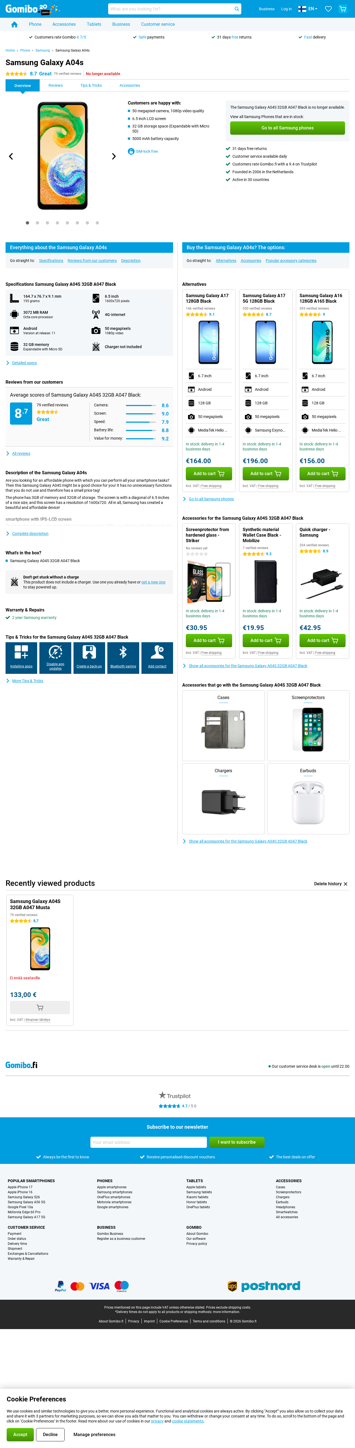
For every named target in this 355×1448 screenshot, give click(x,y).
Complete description (30, 533)
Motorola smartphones (114, 1202)
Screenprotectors (288, 1192)
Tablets (94, 24)
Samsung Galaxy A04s (72, 50)
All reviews (21, 453)
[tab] (27, 223)
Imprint (149, 1321)
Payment (14, 1234)
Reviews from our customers (92, 260)
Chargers (283, 1197)
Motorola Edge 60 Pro (24, 1212)
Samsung (43, 50)
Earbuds (282, 1202)
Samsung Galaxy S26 (24, 1197)
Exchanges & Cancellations (28, 1254)
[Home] (14, 24)
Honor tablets (196, 1202)
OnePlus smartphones (113, 1197)
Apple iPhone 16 (20, 1192)
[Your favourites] (328, 9)
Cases (280, 1187)
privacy (157, 1421)
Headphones (285, 1207)
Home (10, 50)
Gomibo (194, 1227)
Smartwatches (287, 1212)
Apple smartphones (111, 1187)
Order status (17, 1239)
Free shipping (211, 486)
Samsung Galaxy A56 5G (26, 1202)
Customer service (158, 24)
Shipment (15, 1249)
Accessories (64, 24)
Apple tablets (196, 1187)
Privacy (133, 1321)
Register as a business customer (121, 1239)
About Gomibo (197, 1234)
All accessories (287, 1217)
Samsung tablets (199, 1192)
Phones (105, 1181)
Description (131, 260)
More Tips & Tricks (27, 681)
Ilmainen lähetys (38, 1020)
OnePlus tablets (198, 1207)
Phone (35, 24)
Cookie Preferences (173, 1321)
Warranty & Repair (21, 1259)
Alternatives (226, 260)
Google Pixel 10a (20, 1207)
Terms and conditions (209, 1321)
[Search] (236, 8)
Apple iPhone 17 (20, 1187)
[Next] (113, 156)
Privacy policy (196, 1244)
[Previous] (11, 156)
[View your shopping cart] (342, 9)
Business (121, 24)
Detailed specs (24, 363)
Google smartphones (112, 1207)
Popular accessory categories (291, 260)
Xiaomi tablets (197, 1197)
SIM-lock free (147, 151)
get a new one (153, 582)
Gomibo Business (110, 1234)
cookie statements (188, 1421)
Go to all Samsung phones (211, 499)
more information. (226, 1312)
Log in (286, 9)
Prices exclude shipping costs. (228, 1307)
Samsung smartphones (114, 1192)
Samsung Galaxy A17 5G (26, 1217)
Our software (196, 1239)
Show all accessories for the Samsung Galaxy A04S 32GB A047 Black (248, 666)
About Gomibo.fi (111, 1321)
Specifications (51, 260)
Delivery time (17, 1244)
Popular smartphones (31, 1181)
